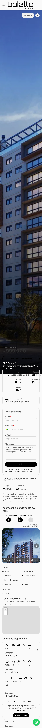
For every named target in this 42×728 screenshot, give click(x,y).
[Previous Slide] (5, 545)
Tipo (7, 486)
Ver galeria (28, 15)
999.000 (16, 351)
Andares (21, 486)
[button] (21, 551)
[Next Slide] (36, 545)
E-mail (8, 435)
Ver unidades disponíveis (21, 359)
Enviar (21, 464)
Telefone (9, 426)
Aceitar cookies (21, 715)
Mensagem (10, 444)
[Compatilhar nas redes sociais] (37, 15)
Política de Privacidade (24, 471)
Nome (8, 416)
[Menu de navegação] (3, 5)
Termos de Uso (10, 471)
